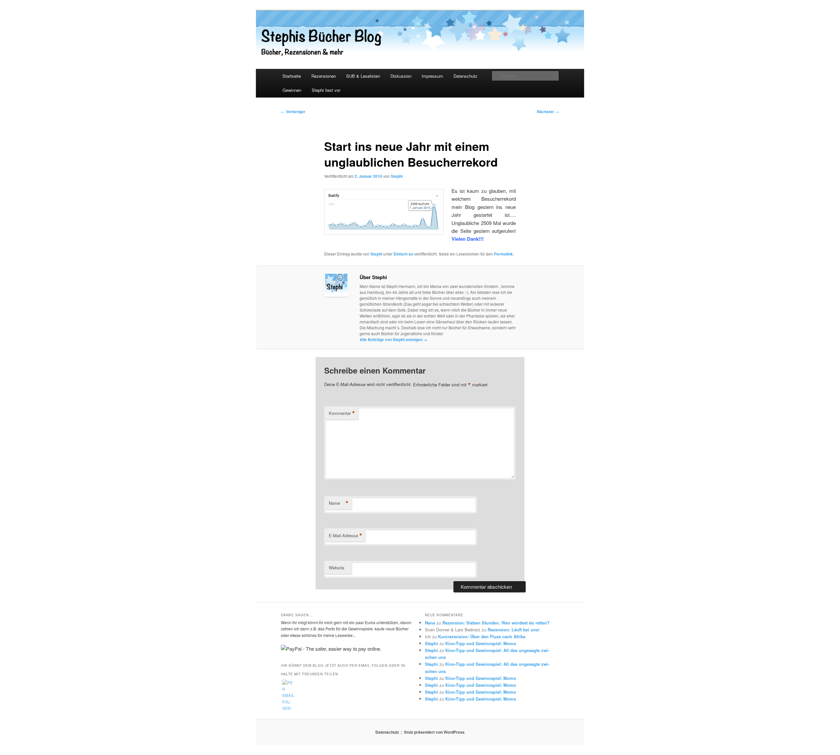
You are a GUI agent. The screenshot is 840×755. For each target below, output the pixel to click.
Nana (430, 623)
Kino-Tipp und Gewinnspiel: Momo (480, 643)
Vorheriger (293, 111)
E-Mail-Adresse (345, 535)
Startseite (292, 76)
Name (338, 503)
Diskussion (400, 76)
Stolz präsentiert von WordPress (434, 732)
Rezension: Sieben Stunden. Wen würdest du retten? (496, 623)
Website (336, 567)
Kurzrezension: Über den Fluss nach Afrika (481, 636)
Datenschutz (465, 76)
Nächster (548, 111)
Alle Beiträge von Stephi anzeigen (393, 339)
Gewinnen (292, 90)
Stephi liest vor (326, 90)
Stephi (397, 176)
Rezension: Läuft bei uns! (513, 629)
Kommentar (342, 413)
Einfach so (403, 254)
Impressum (432, 76)
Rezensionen (323, 76)
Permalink (503, 254)
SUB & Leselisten (363, 76)
